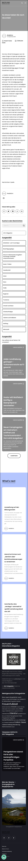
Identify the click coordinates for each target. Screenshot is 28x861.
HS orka (9, 709)
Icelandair (8, 711)
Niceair (8, 716)
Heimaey (22, 707)
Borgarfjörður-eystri (15, 697)
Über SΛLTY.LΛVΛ (5, 849)
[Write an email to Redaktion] (4, 198)
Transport (6, 722)
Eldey (18, 699)
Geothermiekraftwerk (6, 707)
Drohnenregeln (13, 699)
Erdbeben (22, 699)
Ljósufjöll (20, 713)
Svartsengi (22, 720)
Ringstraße (12, 718)
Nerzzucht (4, 716)
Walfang (9, 724)
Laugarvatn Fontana (18, 711)
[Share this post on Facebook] (4, 211)
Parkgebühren (5, 718)
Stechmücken (16, 720)
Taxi (3, 722)
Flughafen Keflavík (15, 701)
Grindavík (18, 707)
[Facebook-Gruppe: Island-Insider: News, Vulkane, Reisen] (14, 838)
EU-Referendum (6, 701)
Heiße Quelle (4, 709)
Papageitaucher (14, 716)
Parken (20, 716)
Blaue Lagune (6, 697)
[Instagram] (4, 838)
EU (25, 699)
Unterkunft (11, 722)
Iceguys (3, 711)
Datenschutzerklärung (7, 851)
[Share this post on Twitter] (8, 211)
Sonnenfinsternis (7, 720)
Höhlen (21, 709)
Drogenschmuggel (6, 699)
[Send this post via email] (22, 211)
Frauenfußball (10, 704)
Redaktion (10, 35)
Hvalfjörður (13, 709)
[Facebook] (9, 838)
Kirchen (12, 711)
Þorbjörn (13, 726)
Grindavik (13, 707)
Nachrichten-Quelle (8, 182)
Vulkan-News (20, 722)
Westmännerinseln (6, 726)
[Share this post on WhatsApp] (17, 211)
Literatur (13, 713)
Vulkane (4, 724)
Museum (24, 713)
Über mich (4, 846)
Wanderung (16, 725)
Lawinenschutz (5, 713)
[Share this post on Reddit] (13, 211)
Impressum (4, 854)
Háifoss (17, 709)
